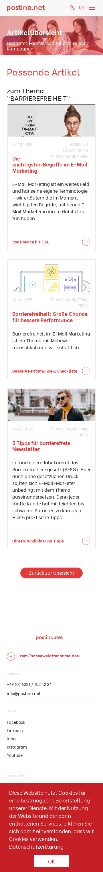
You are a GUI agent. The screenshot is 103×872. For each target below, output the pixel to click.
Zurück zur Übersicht (51, 572)
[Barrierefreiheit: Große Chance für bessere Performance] (51, 276)
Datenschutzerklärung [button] (36, 846)
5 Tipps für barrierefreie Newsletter (41, 446)
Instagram (17, 747)
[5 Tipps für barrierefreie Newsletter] (51, 405)
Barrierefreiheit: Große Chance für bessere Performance (50, 317)
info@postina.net (24, 693)
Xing (11, 738)
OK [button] (51, 861)
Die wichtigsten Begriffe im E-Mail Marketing (50, 164)
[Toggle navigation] (92, 6)
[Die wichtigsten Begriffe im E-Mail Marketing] (51, 120)
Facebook (16, 722)
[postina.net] (26, 8)
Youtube (15, 755)
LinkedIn (15, 730)
